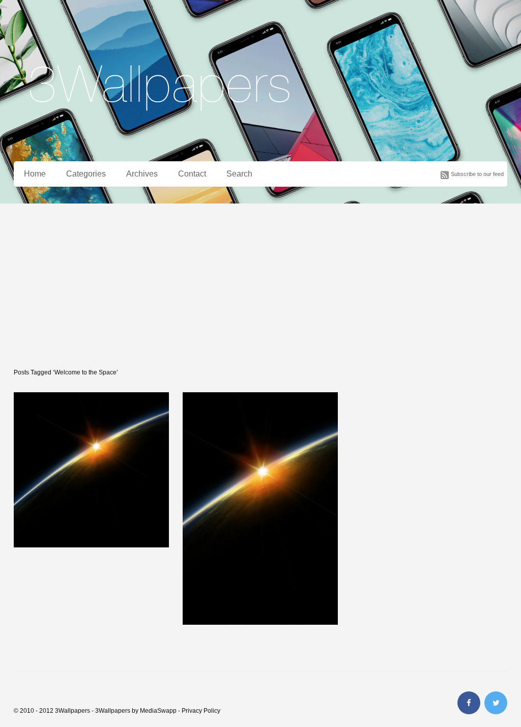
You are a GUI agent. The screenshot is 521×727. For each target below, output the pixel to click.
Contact (192, 173)
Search (239, 173)
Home (35, 173)
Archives (142, 173)
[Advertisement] (260, 280)
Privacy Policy (201, 710)
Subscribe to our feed (477, 174)
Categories (86, 173)
